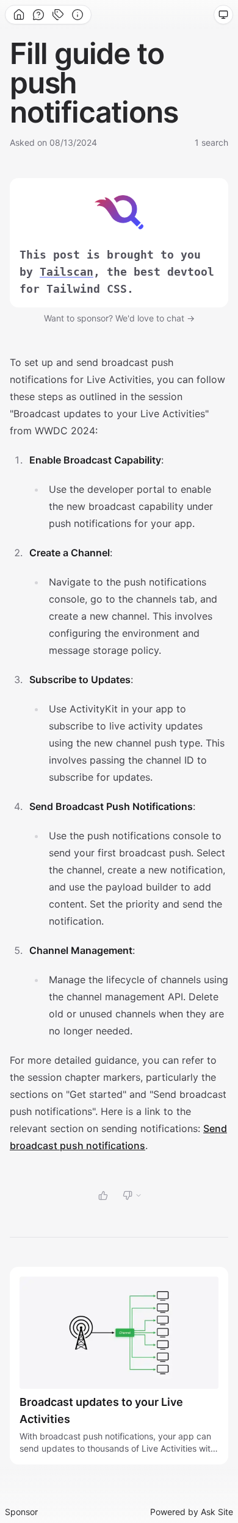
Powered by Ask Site (191, 1512)
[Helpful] (103, 1195)
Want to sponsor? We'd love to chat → (119, 318)
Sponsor (21, 1512)
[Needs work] (132, 1195)
